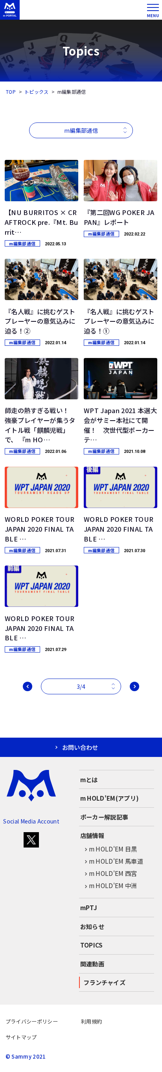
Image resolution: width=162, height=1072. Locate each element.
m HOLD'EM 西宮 (113, 873)
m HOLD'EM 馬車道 (116, 861)
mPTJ (88, 907)
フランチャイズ (104, 982)
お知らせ (92, 926)
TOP (11, 91)
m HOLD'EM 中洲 (113, 885)
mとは (89, 779)
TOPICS (91, 944)
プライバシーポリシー (32, 1021)
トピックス (36, 91)
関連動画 (92, 963)
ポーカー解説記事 (104, 816)
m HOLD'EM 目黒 (113, 848)
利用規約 (91, 1021)
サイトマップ (21, 1037)
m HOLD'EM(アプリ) (109, 798)
